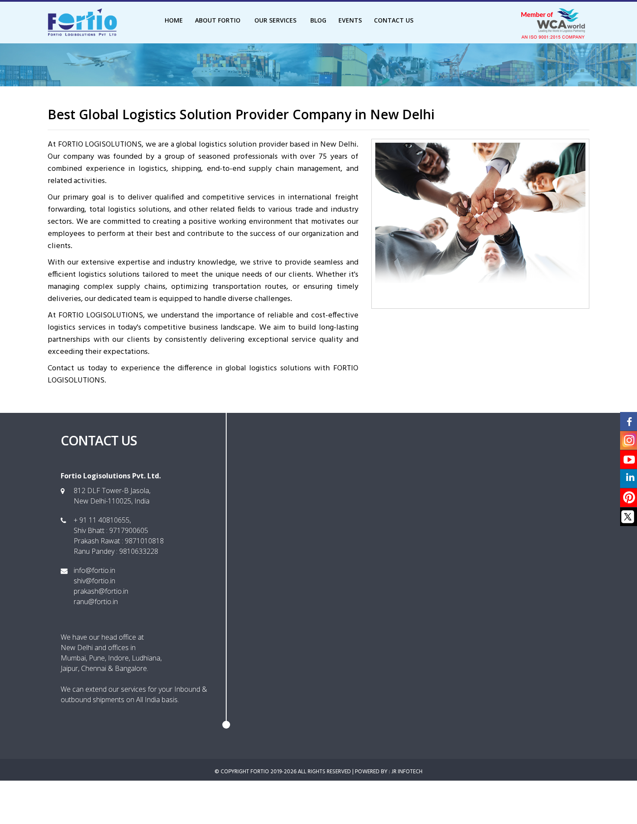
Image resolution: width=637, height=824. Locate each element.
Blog (318, 20)
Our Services (276, 20)
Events (350, 20)
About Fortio (218, 20)
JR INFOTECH (406, 771)
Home (174, 20)
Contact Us (393, 20)
